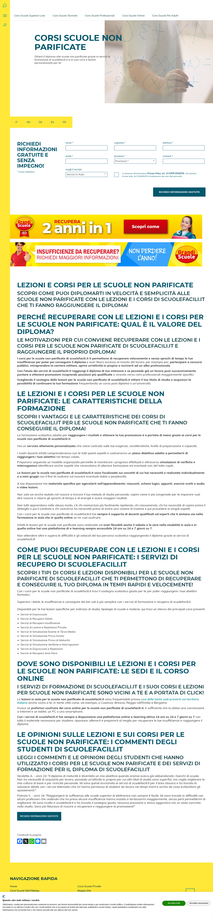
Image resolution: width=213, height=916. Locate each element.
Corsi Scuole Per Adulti (165, 15)
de (40, 122)
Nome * (69, 142)
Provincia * (119, 156)
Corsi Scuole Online (133, 15)
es (52, 122)
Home (13, 886)
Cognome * (120, 142)
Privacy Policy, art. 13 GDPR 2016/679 (166, 173)
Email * (69, 156)
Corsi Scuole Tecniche (65, 15)
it (16, 122)
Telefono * (168, 142)
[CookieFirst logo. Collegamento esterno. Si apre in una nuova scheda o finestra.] (3, 896)
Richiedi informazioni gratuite (39, 816)
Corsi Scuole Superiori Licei (29, 15)
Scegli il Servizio (74, 169)
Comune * (168, 156)
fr (64, 122)
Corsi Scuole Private (89, 886)
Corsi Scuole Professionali (100, 15)
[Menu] (5, 15)
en (28, 122)
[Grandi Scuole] (4, 5)
